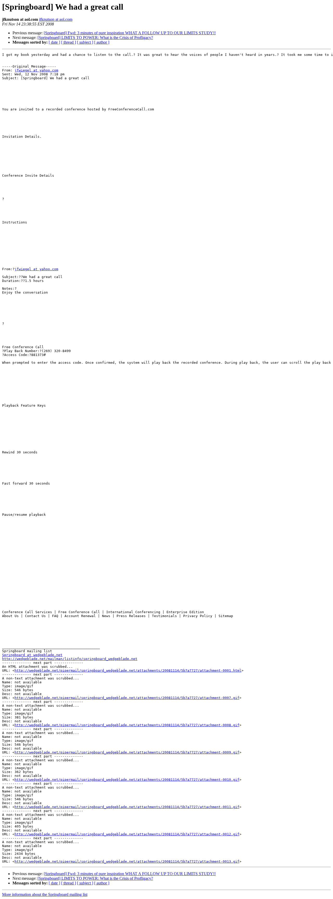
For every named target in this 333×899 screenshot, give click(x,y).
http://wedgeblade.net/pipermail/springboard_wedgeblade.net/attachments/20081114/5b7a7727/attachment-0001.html (128, 670)
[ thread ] (68, 42)
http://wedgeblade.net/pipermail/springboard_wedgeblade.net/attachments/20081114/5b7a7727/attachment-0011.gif (127, 807)
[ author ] (101, 42)
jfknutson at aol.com (55, 19)
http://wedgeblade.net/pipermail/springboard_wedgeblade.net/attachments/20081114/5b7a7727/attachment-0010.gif (127, 780)
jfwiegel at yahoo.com (36, 70)
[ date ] (54, 42)
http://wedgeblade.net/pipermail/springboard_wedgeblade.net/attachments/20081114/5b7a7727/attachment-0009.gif (127, 752)
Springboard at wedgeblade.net (32, 655)
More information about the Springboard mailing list (44, 894)
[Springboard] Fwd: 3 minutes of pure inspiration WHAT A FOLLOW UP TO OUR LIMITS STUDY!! (130, 33)
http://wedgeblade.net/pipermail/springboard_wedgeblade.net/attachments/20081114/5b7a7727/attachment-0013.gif (127, 861)
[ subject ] (85, 42)
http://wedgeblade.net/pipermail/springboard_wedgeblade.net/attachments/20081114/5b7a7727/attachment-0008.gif (127, 725)
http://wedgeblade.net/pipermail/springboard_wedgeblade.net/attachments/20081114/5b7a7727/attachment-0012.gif (127, 834)
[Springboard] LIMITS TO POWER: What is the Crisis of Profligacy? (95, 37)
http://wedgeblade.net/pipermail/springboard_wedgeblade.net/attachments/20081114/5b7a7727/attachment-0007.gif (127, 698)
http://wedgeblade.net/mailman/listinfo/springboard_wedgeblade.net (69, 659)
